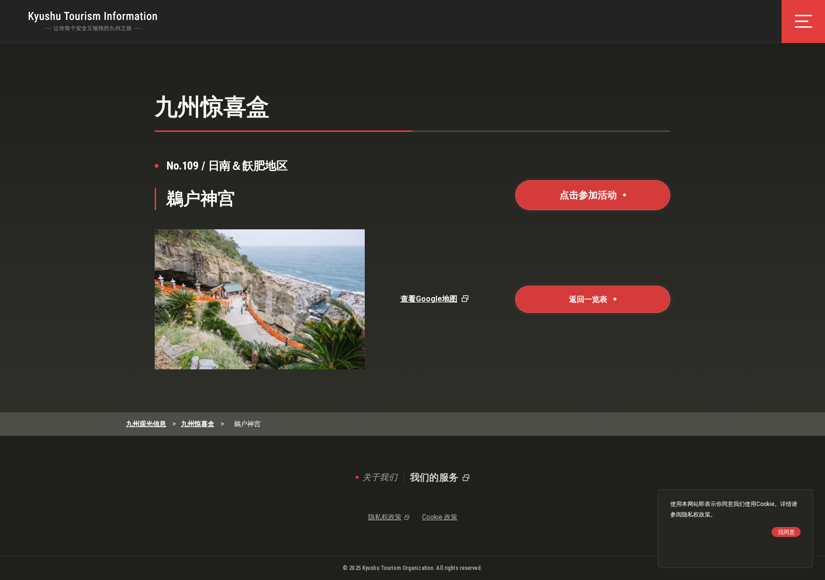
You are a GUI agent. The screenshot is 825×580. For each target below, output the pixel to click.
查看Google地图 (429, 298)
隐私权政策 (696, 514)
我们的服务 (434, 477)
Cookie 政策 (439, 517)
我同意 (786, 532)
